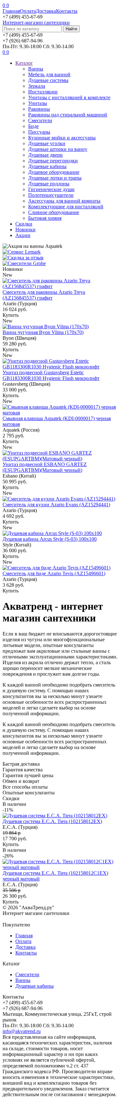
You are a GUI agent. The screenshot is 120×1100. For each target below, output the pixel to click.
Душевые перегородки (53, 160)
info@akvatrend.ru (22, 1031)
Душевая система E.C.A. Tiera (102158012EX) (52, 821)
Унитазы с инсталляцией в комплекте (69, 97)
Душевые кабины (47, 166)
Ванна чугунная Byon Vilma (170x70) (43, 332)
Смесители (40, 120)
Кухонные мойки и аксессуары (62, 137)
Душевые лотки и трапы (55, 178)
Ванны (35, 68)
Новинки (25, 229)
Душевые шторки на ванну (57, 149)
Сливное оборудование (53, 212)
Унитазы (37, 103)
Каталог (24, 63)
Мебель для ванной (49, 74)
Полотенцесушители (51, 195)
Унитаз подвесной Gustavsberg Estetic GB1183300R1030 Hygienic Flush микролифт (51, 375)
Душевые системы (48, 80)
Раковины (39, 109)
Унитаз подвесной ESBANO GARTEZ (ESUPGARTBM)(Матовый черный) (45, 467)
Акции (22, 235)
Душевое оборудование (53, 172)
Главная (11, 11)
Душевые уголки (46, 143)
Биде (33, 126)
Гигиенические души (51, 189)
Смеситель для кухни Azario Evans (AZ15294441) (56, 504)
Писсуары (39, 132)
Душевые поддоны (48, 183)
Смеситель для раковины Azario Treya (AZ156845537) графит (44, 295)
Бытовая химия (44, 218)
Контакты (66, 11)
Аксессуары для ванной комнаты (64, 201)
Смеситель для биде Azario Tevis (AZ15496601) (54, 573)
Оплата (28, 11)
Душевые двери (45, 155)
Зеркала (36, 86)
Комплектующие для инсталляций (65, 206)
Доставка (46, 11)
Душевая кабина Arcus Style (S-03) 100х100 (50, 539)
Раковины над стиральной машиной (67, 114)
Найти (71, 28)
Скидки (23, 224)
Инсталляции (43, 91)
